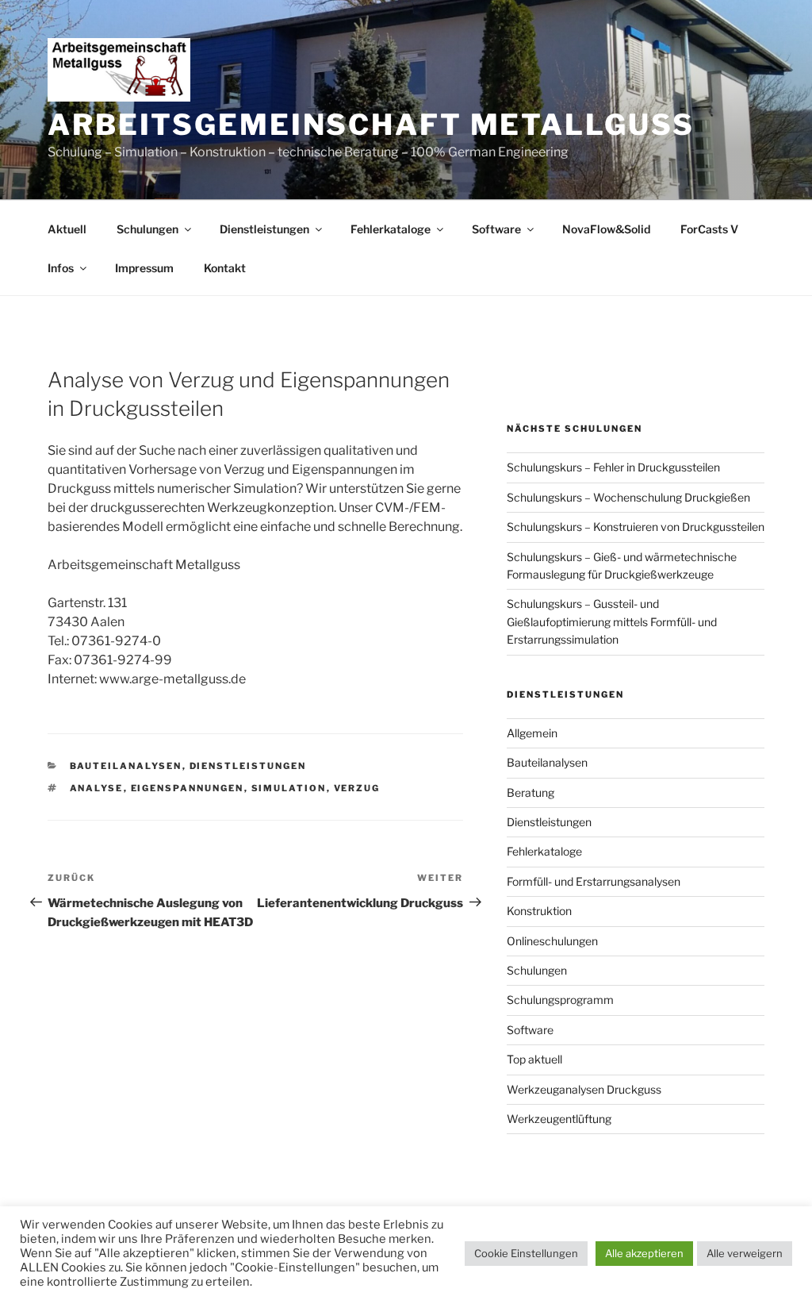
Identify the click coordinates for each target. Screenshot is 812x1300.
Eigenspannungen (187, 788)
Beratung (530, 792)
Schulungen (147, 229)
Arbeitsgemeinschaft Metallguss (371, 124)
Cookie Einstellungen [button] (526, 1253)
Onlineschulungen (552, 941)
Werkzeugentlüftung (559, 1118)
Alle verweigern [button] (745, 1253)
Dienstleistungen (264, 229)
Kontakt (225, 268)
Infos (61, 268)
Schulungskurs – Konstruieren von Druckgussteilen (635, 526)
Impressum (144, 268)
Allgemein (532, 733)
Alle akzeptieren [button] (644, 1253)
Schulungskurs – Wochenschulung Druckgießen (628, 497)
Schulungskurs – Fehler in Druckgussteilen (613, 467)
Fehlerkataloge (390, 229)
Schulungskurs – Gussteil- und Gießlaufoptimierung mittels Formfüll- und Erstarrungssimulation (612, 621)
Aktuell (67, 229)
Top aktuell (534, 1059)
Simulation (289, 788)
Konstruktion (539, 910)
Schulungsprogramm (560, 999)
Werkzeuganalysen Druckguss (584, 1089)
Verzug (357, 788)
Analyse (97, 788)
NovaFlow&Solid (606, 229)
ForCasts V (709, 229)
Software (496, 229)
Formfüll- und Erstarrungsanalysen (593, 881)
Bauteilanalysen (126, 765)
